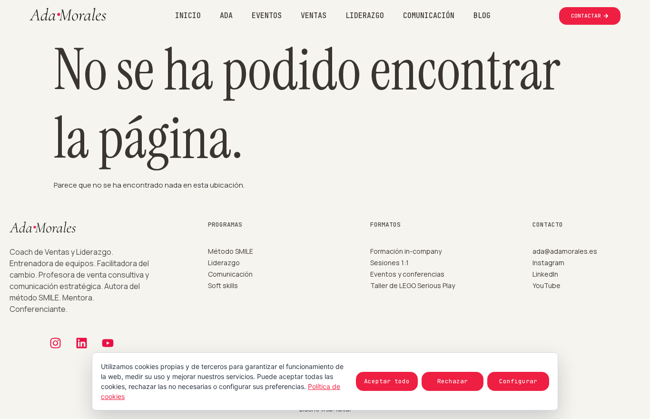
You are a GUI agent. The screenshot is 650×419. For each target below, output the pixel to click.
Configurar (518, 381)
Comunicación (428, 15)
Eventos (267, 15)
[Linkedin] (82, 343)
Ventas (313, 15)
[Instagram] (56, 343)
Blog (482, 15)
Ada (226, 15)
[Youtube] (108, 343)
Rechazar (452, 381)
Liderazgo (364, 15)
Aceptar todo (387, 381)
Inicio (188, 15)
